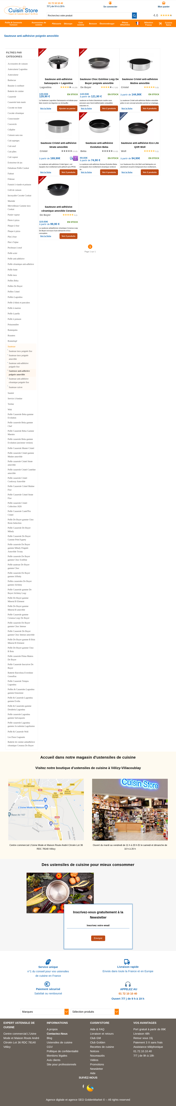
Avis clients (53, 1060)
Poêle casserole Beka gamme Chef (20, 424)
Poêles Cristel (14, 291)
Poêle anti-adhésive (16, 258)
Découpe (68, 24)
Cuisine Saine (168, 24)
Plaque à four (13, 226)
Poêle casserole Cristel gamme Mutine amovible (21, 455)
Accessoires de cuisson (18, 64)
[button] (134, 15)
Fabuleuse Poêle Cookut (18, 168)
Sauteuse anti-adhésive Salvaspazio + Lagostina (58, 81)
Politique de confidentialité (62, 1051)
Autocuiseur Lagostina (17, 69)
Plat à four (12, 237)
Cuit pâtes (12, 151)
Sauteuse (11, 346)
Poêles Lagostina (15, 297)
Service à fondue (15, 398)
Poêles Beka (13, 280)
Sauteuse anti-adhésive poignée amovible (19, 373)
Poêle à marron (14, 308)
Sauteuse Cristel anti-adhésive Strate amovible (58, 145)
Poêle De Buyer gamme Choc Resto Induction (21, 521)
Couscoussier (13, 118)
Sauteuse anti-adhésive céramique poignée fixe (19, 380)
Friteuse (11, 179)
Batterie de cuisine (16, 91)
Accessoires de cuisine (39, 23)
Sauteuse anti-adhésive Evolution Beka (99, 145)
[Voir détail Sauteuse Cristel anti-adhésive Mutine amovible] (140, 62)
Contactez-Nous (57, 1033)
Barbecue (12, 80)
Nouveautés (97, 1055)
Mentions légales (57, 1055)
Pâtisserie (56, 24)
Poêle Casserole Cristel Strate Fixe (20, 496)
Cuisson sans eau (15, 135)
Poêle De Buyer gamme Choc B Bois (21, 650)
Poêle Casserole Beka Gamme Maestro (21, 433)
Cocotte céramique (16, 113)
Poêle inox (12, 275)
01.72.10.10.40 (142, 1051)
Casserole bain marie (17, 102)
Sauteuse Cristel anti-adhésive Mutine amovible (140, 81)
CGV (50, 1046)
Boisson (93, 24)
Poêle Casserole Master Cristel (21, 448)
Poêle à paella (14, 313)
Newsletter (96, 1068)
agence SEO (76, 1099)
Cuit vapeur (13, 157)
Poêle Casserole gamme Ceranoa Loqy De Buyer (18, 616)
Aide (92, 1073)
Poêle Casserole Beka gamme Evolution (20, 416)
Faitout (11, 173)
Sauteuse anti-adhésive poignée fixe (18, 365)
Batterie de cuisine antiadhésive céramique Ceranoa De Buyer (21, 744)
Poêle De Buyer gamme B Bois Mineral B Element (21, 641)
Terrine (11, 404)
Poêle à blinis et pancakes (19, 302)
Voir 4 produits (150, 108)
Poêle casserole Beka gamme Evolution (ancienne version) (20, 441)
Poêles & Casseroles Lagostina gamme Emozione (21, 691)
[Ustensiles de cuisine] (21, 13)
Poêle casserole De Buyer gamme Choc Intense (19, 625)
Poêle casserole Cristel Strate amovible (20, 463)
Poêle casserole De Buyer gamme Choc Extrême (19, 558)
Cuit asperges (13, 140)
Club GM (95, 1038)
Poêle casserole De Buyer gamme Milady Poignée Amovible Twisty (19, 548)
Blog (49, 1038)
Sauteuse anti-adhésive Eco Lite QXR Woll (140, 145)
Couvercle (12, 124)
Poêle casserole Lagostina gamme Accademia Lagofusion (21, 724)
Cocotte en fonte (15, 108)
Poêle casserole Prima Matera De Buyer (20, 658)
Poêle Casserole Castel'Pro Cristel (19, 513)
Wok (10, 409)
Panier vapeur (14, 215)
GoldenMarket (94, 1099)
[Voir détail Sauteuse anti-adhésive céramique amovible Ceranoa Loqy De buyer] (58, 190)
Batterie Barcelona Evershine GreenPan (20, 674)
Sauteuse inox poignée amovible (18, 357)
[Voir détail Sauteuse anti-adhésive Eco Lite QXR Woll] (140, 126)
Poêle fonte (12, 269)
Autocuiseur (13, 75)
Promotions (97, 1064)
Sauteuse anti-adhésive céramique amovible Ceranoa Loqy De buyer (58, 208)
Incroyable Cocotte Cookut (19, 195)
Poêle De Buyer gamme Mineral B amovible (18, 608)
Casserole (12, 97)
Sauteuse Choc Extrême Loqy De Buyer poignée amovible (99, 81)
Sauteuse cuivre (15, 387)
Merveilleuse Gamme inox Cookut (19, 208)
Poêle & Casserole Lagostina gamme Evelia (20, 699)
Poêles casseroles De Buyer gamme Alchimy (20, 583)
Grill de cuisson (14, 190)
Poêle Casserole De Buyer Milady (19, 530)
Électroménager (107, 24)
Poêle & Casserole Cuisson (13, 23)
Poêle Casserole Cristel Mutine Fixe (21, 488)
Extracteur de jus (15, 162)
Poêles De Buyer (15, 286)
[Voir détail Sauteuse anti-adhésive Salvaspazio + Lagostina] (58, 62)
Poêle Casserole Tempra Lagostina (18, 683)
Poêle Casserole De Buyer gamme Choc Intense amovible (21, 633)
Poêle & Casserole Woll (18, 731)
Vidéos (94, 1060)
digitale (60, 1099)
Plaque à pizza (14, 231)
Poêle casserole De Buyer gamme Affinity (19, 575)
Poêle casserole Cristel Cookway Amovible (17, 480)
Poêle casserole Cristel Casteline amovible (22, 471)
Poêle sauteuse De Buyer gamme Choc (18, 566)
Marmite (11, 201)
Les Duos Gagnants (16, 737)
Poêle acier (12, 253)
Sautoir (11, 393)
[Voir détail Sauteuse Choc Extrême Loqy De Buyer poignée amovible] (99, 62)
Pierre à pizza (13, 220)
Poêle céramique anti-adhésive (21, 264)
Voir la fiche (45, 108)
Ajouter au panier (67, 108)
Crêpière (11, 129)
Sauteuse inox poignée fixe (20, 351)
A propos (52, 1029)
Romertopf (12, 341)
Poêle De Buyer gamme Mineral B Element (18, 600)
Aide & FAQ (97, 1029)
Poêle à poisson (14, 319)
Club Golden (97, 1042)
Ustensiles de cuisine (59, 1042)
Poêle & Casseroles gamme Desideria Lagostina (19, 708)
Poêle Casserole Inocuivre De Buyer (20, 666)
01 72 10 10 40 (55, 3)
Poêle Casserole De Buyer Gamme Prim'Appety (19, 538)
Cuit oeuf (12, 146)
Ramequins (12, 330)
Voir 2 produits (109, 108)
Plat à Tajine (13, 242)
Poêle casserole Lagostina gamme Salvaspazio (19, 716)
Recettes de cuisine (102, 1046)
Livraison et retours (102, 1033)
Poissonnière (13, 324)
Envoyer (98, 938)
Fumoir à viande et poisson (19, 184)
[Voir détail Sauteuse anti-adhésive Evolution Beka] (99, 126)
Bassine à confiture (16, 86)
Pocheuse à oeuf (15, 248)
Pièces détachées (125, 23)
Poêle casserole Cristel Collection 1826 (17, 505)
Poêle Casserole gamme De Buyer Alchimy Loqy (19, 591)
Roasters (11, 335)
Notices (94, 1051)
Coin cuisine (80, 23)
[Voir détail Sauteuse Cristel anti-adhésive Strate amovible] (58, 126)
